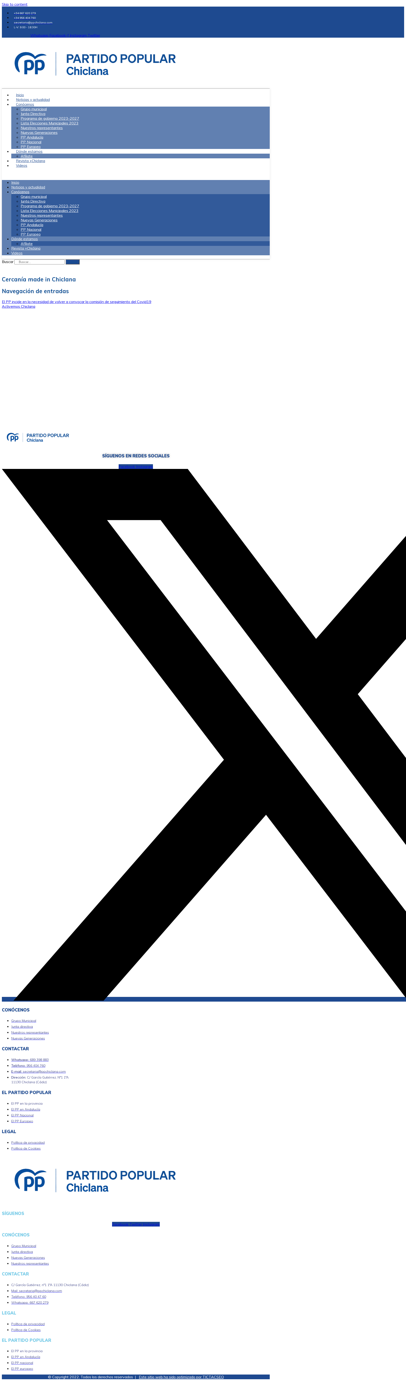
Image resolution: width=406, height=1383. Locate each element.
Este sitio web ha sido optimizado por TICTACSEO (181, 1377)
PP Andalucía (32, 137)
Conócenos (25, 104)
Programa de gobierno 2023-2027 (50, 118)
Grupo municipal (34, 109)
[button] (136, 174)
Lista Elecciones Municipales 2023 (49, 123)
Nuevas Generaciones (39, 132)
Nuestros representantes (42, 127)
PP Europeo (31, 234)
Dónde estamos (29, 151)
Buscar (7, 261)
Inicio (15, 182)
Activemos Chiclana (18, 306)
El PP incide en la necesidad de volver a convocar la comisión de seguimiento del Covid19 (76, 301)
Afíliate (27, 243)
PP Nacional (31, 142)
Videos (21, 165)
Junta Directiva (33, 113)
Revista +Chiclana (25, 248)
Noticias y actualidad (28, 187)
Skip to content (14, 4)
